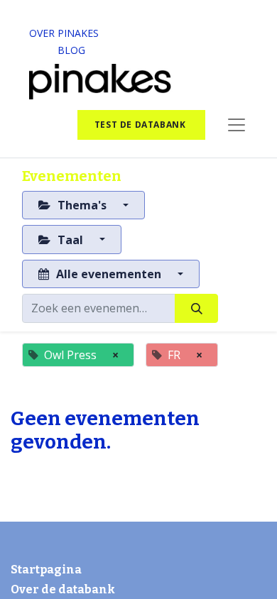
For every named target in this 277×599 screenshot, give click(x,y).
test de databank (141, 125)
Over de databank (63, 589)
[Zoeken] (196, 308)
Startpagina (46, 569)
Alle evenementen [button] (108, 274)
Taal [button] (70, 240)
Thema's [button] (82, 205)
